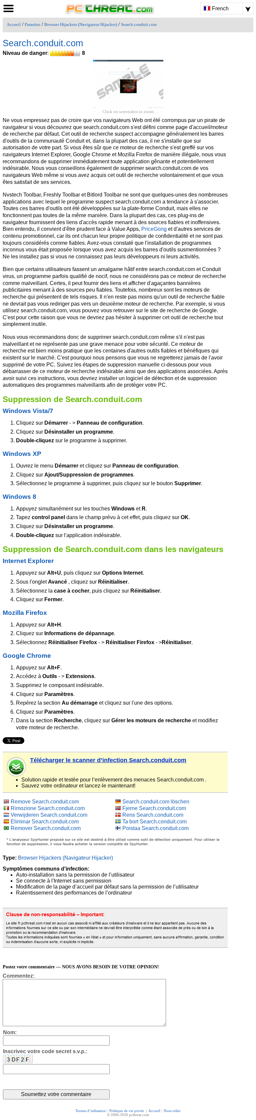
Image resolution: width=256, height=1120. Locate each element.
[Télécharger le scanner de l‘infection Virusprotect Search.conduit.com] (17, 767)
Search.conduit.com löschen (155, 801)
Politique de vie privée (127, 1111)
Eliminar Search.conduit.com (45, 821)
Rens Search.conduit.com (152, 815)
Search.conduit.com (139, 24)
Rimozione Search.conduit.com (48, 808)
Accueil (14, 24)
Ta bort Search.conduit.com (154, 821)
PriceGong (154, 229)
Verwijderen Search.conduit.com (49, 815)
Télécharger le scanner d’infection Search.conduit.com (108, 760)
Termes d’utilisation (90, 1111)
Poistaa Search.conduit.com (155, 828)
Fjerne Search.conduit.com (154, 808)
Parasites (32, 24)
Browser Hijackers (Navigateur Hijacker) (80, 24)
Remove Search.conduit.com (45, 801)
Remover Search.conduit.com (46, 828)
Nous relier (172, 1111)
